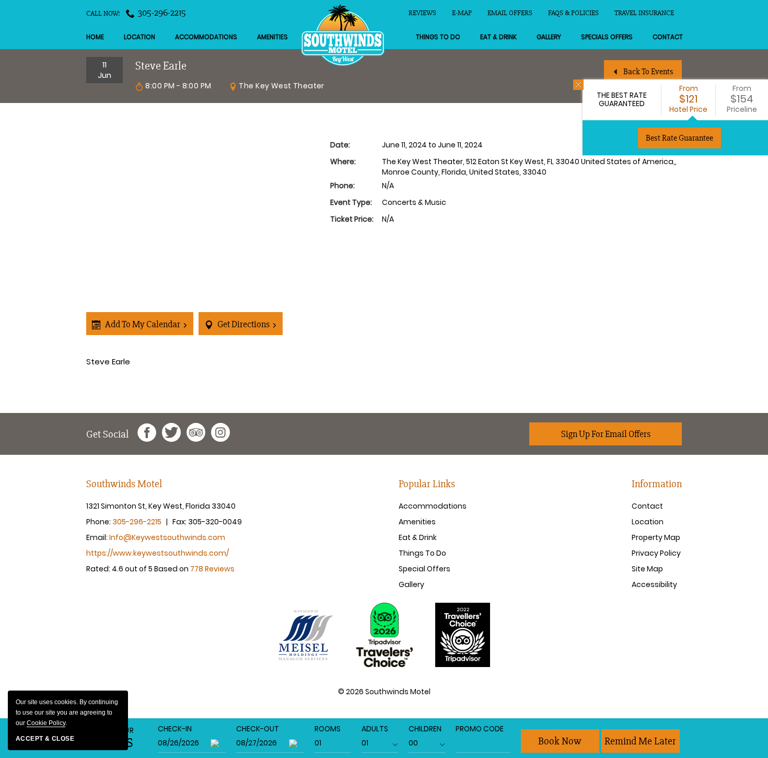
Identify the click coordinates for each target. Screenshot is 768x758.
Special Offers (424, 569)
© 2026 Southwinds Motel (384, 692)
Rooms (328, 728)
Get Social (107, 434)
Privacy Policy (656, 553)
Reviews (422, 12)
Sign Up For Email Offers (605, 434)
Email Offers (509, 12)
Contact (668, 36)
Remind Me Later (640, 741)
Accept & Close (45, 738)
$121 (688, 99)
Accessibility (654, 584)
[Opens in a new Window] (146, 434)
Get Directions (243, 324)
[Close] (578, 84)
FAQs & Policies (573, 12)
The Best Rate (622, 99)
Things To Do (438, 36)
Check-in (175, 728)
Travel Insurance (644, 12)
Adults (375, 728)
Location (139, 36)
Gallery (549, 36)
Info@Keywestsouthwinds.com (167, 537)
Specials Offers (607, 36)
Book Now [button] (559, 741)
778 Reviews (212, 569)
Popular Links (427, 483)
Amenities (272, 36)
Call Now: (136, 12)
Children (425, 728)
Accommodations (206, 36)
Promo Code (480, 728)
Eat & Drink (498, 36)
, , (161, 506)
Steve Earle (108, 361)
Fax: (207, 521)
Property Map (656, 537)
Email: (155, 537)
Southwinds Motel (124, 483)
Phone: (128, 521)
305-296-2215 (162, 12)
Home (95, 36)
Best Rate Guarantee (679, 138)
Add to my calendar (141, 324)
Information (657, 483)
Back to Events (648, 71)
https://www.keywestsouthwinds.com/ (157, 553)
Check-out (257, 728)
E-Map (462, 12)
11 (104, 70)
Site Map (647, 569)
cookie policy (46, 723)
